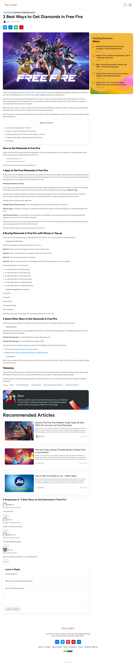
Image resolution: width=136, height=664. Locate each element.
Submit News (57, 647)
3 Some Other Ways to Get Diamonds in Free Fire (24, 138)
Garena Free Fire (30, 92)
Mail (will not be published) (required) (18, 581)
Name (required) (11, 574)
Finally (38, 353)
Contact (47, 647)
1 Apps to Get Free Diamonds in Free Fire (21, 131)
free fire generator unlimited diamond (53, 385)
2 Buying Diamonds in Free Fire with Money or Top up (25, 134)
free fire (12, 385)
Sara (8, 21)
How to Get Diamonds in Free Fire (18, 128)
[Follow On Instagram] (68, 642)
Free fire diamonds (36, 385)
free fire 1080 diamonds (23, 385)
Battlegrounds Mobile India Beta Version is (20, 353)
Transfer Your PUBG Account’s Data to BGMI (21, 349)
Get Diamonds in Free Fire (72, 385)
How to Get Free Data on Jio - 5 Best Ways (56, 476)
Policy (80, 647)
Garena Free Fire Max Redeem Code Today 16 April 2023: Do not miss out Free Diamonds (59, 424)
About (40, 647)
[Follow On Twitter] (63, 642)
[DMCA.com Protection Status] (68, 651)
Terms (65, 647)
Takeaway (9, 141)
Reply (5, 516)
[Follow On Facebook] (57, 642)
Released (44, 353)
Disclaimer (73, 647)
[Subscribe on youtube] (73, 642)
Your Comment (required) (14, 588)
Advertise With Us (91, 647)
